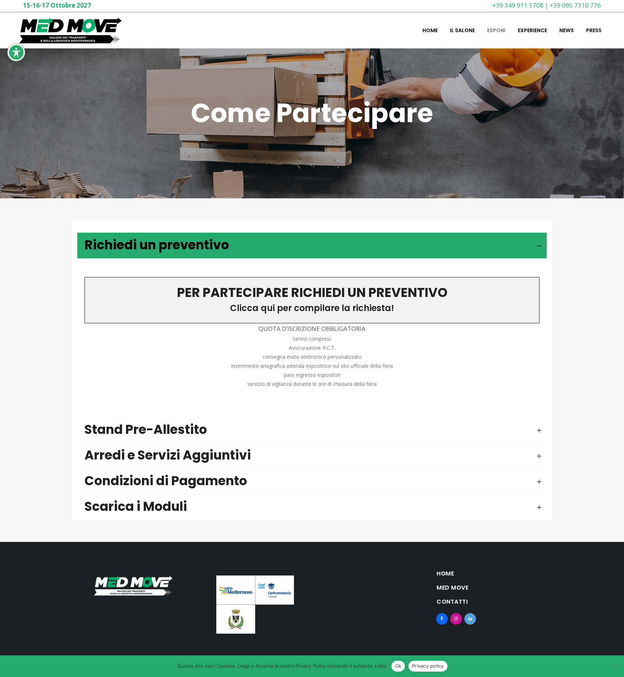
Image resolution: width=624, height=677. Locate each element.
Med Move (452, 588)
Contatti (452, 602)
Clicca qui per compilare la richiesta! (312, 308)
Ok (398, 666)
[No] (615, 666)
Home (445, 574)
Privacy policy (428, 666)
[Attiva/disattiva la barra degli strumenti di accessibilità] (16, 52)
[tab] (312, 245)
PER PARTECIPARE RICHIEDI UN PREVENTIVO (312, 292)
